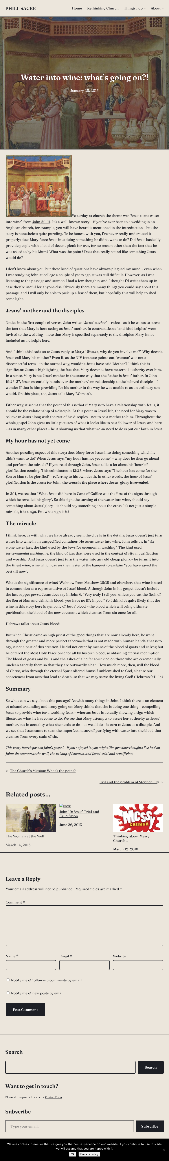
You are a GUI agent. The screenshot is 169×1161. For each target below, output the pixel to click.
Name (12, 956)
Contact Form (53, 1097)
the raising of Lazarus (67, 753)
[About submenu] (163, 8)
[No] (163, 1150)
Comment (15, 902)
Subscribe (149, 1126)
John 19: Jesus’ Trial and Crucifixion (79, 813)
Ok (73, 1154)
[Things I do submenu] (144, 8)
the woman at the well (32, 753)
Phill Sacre (20, 8)
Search (151, 1067)
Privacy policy (89, 1154)
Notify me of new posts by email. (37, 993)
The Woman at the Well (25, 836)
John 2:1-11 (41, 221)
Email (65, 956)
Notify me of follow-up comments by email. (47, 980)
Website (119, 956)
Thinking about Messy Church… (131, 838)
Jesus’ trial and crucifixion (112, 753)
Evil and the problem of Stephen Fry (129, 782)
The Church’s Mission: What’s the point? (43, 770)
